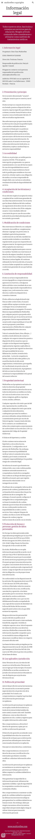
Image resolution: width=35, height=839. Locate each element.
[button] (2, 2)
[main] (17, 11)
